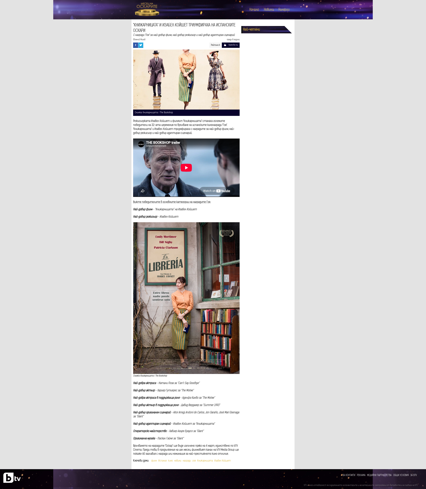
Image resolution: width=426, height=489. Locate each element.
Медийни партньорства (379, 475)
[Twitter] (140, 45)
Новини (269, 10)
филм (154, 461)
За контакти (349, 475)
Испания (162, 461)
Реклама (361, 475)
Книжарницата (205, 461)
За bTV (413, 475)
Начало (254, 10)
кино (170, 461)
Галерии (284, 10)
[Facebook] (135, 45)
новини (177, 461)
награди (187, 461)
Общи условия (401, 475)
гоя (194, 461)
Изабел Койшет (222, 461)
